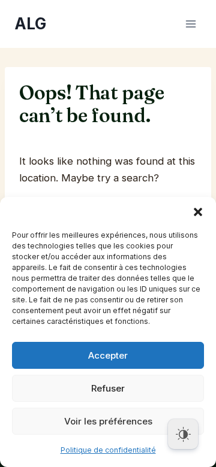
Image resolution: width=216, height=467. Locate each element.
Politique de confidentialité (108, 449)
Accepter (108, 355)
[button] (198, 212)
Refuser (108, 388)
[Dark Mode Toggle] (183, 434)
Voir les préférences (108, 421)
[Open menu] (190, 23)
